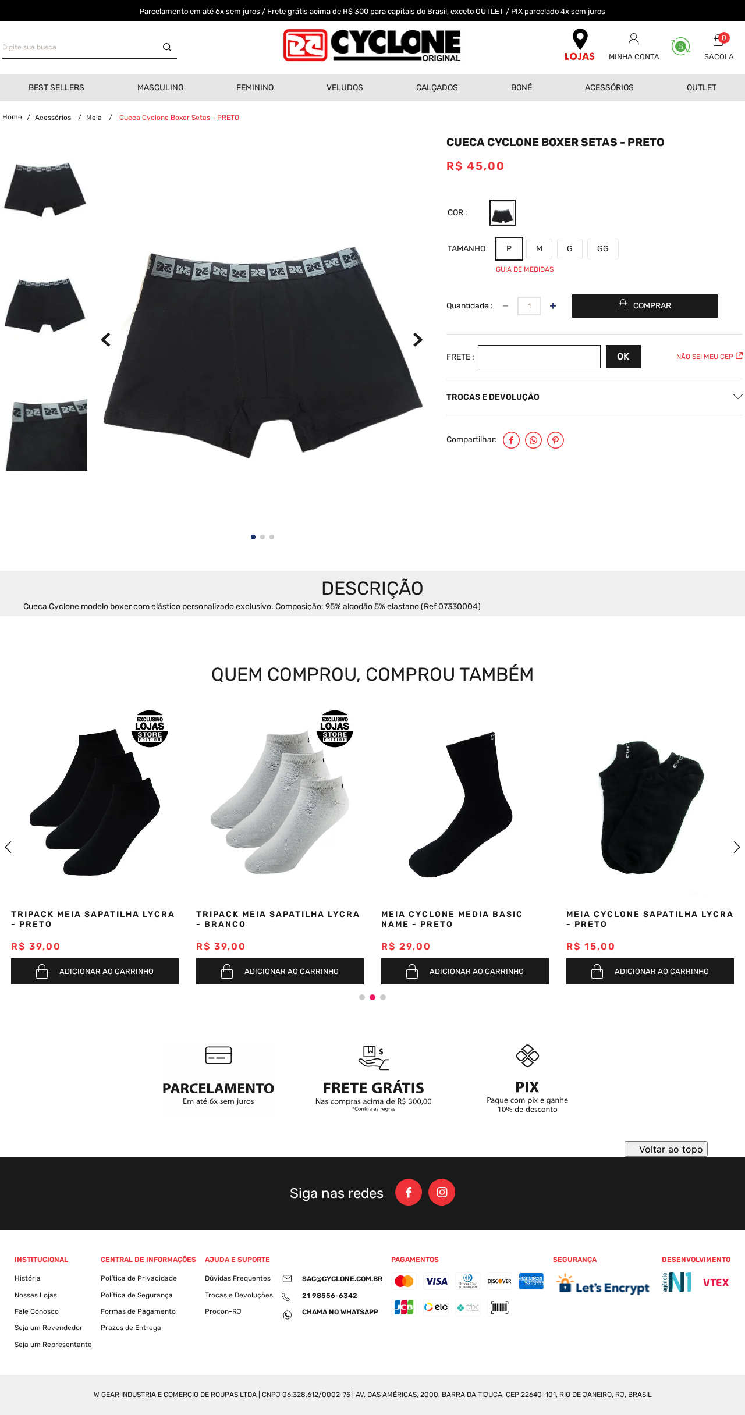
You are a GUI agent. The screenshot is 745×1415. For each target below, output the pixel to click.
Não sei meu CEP (704, 357)
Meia (94, 117)
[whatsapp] (533, 441)
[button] (502, 213)
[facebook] (511, 441)
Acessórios (53, 117)
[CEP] (556, 356)
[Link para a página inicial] (12, 117)
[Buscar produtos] (170, 47)
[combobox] (89, 48)
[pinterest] (555, 441)
